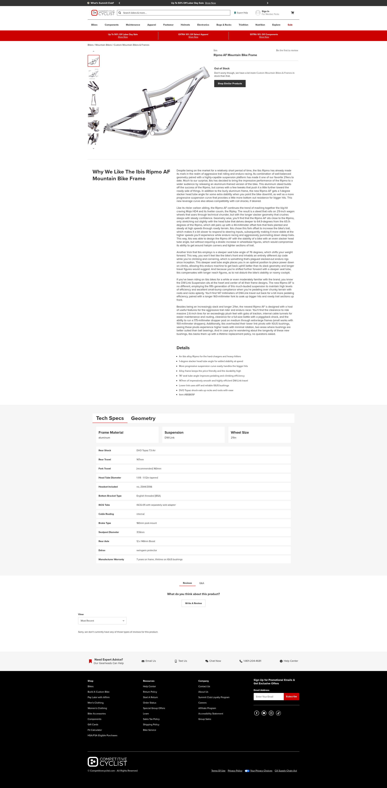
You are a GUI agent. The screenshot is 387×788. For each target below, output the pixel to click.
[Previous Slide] (119, 3)
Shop (90, 681)
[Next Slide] (267, 3)
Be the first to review (287, 50)
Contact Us (204, 686)
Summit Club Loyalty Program (213, 697)
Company (203, 681)
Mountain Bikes (103, 45)
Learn (146, 713)
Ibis (215, 50)
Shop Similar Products (230, 83)
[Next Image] (93, 148)
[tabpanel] (193, 495)
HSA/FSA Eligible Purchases (102, 735)
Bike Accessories (97, 713)
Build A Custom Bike (98, 691)
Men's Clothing (96, 702)
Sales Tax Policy (151, 719)
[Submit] (120, 13)
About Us (203, 691)
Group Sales (204, 719)
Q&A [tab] (201, 583)
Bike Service (149, 730)
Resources (148, 681)
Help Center (149, 686)
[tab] (110, 418)
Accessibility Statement (210, 713)
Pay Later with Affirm (99, 697)
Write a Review (193, 603)
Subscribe (291, 696)
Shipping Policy (151, 724)
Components (94, 719)
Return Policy (150, 691)
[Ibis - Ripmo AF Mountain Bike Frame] (93, 61)
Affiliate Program (207, 708)
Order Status (149, 702)
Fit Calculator (95, 730)
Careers (202, 702)
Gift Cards (93, 724)
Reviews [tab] (187, 583)
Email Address (261, 690)
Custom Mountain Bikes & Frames (131, 45)
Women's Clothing (97, 708)
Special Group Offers (154, 708)
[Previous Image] (93, 51)
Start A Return (150, 697)
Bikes (90, 45)
